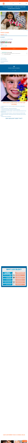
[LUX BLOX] (3, 3)
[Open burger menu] (26, 3)
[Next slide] (26, 30)
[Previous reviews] (1, 53)
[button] (13, 3)
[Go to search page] (13, 3)
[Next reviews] (26, 53)
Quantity (2, 44)
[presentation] (14, 21)
